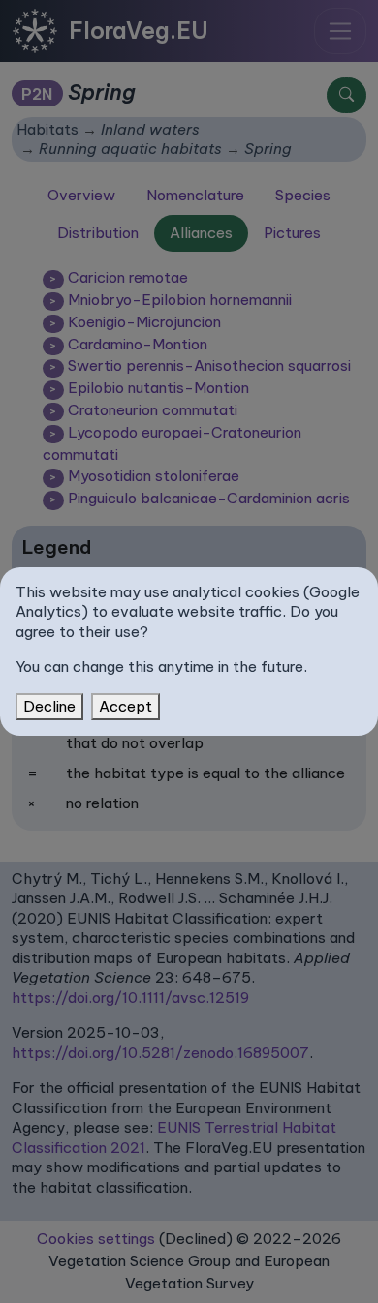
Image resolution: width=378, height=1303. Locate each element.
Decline (49, 706)
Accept (125, 706)
